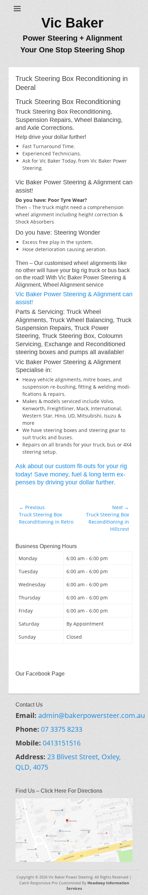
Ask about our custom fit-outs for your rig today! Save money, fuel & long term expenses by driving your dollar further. (71, 474)
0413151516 (62, 743)
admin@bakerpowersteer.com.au (91, 715)
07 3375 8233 (61, 729)
